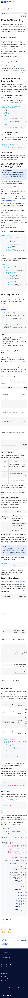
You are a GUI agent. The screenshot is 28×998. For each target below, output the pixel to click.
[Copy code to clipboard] (25, 106)
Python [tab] (8, 307)
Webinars (3, 967)
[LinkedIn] (3, 996)
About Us (3, 976)
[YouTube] (10, 996)
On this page (5, 13)
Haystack (3, 955)
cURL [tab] (3, 307)
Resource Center (5, 964)
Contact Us (4, 978)
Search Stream (12, 72)
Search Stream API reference (10, 925)
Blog (2, 969)
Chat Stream (21, 68)
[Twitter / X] (5, 996)
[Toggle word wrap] (23, 106)
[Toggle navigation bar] (2, 2)
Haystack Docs (5, 957)
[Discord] (8, 996)
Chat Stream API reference (10, 923)
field (18, 176)
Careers (3, 980)
